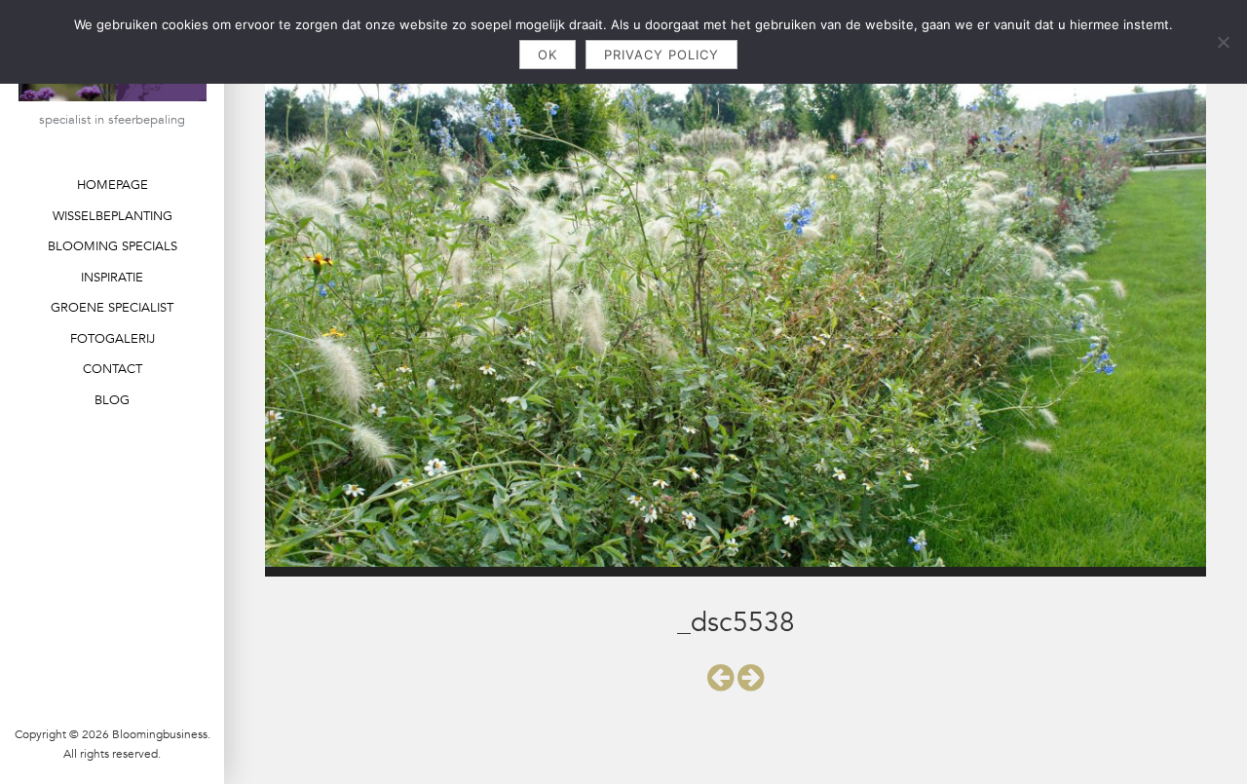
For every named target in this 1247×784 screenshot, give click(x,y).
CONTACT (112, 369)
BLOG (112, 400)
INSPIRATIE (112, 277)
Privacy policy (661, 54)
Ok (547, 54)
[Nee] (1222, 42)
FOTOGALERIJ (112, 339)
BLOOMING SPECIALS (112, 246)
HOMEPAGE (112, 185)
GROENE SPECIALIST (112, 308)
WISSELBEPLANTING (112, 216)
